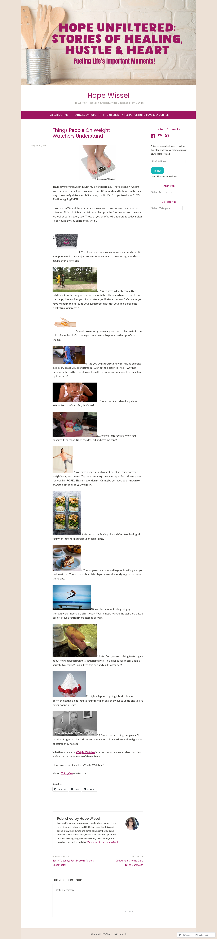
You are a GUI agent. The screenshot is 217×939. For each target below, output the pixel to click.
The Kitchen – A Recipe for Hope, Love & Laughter (136, 115)
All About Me (59, 115)
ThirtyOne (67, 773)
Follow (157, 170)
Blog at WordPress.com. (108, 933)
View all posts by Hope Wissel (102, 842)
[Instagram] (160, 136)
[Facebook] (153, 136)
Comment (130, 911)
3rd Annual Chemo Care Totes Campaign (129, 860)
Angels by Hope (85, 115)
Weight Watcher (85, 752)
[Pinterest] (167, 136)
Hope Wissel (108, 95)
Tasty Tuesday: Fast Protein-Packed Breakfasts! (73, 860)
